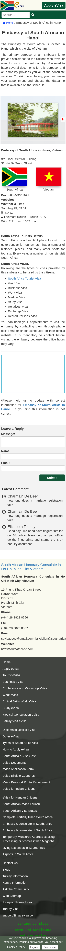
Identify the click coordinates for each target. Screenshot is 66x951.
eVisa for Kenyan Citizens (20, 797)
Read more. (50, 947)
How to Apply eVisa (16, 749)
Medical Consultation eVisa (21, 714)
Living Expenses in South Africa (24, 847)
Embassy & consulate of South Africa (27, 830)
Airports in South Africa (18, 854)
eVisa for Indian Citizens (19, 788)
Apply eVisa (53, 5)
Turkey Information (15, 876)
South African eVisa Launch (21, 804)
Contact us (27, 923)
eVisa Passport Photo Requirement (26, 782)
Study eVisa (11, 708)
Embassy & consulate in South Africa (27, 823)
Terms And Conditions (33, 930)
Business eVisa (13, 681)
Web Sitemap (12, 896)
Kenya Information (15, 882)
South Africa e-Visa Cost (19, 756)
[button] (61, 15)
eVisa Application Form (18, 769)
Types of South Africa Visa (20, 743)
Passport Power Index (17, 902)
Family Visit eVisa (15, 721)
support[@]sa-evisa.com (19, 915)
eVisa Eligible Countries (19, 775)
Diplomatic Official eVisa (19, 730)
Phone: (6, 612)
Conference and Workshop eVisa (25, 688)
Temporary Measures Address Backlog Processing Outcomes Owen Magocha (29, 839)
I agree (34, 947)
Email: (5, 463)
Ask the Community (16, 889)
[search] (32, 15)
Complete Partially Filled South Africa (28, 817)
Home (10, 22)
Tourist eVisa (11, 675)
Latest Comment (15, 489)
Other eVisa (11, 736)
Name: (5, 451)
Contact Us (10, 863)
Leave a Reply (12, 428)
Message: (8, 434)
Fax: (4, 623)
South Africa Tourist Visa (24, 278)
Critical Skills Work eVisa (19, 701)
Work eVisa (10, 695)
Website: (7, 644)
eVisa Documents (14, 762)
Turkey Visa (10, 909)
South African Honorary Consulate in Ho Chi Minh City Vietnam (31, 567)
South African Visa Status (20, 810)
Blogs (6, 869)
